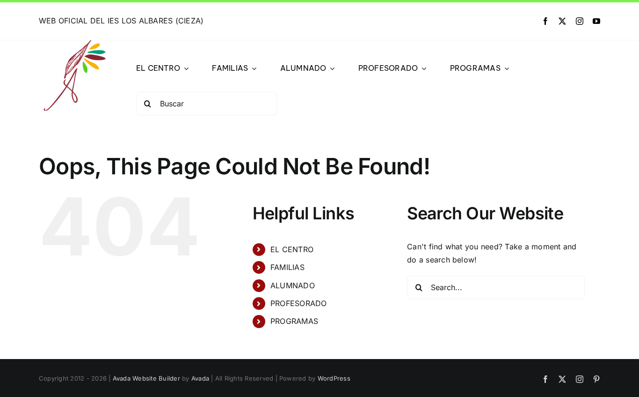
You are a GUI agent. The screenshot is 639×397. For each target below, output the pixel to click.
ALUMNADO (292, 285)
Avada (200, 378)
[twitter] (562, 21)
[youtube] (596, 21)
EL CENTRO (291, 249)
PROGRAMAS (294, 321)
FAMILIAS (287, 267)
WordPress (334, 378)
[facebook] (545, 21)
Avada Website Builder (146, 378)
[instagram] (579, 21)
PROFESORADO (298, 303)
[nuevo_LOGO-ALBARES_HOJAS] (74, 44)
